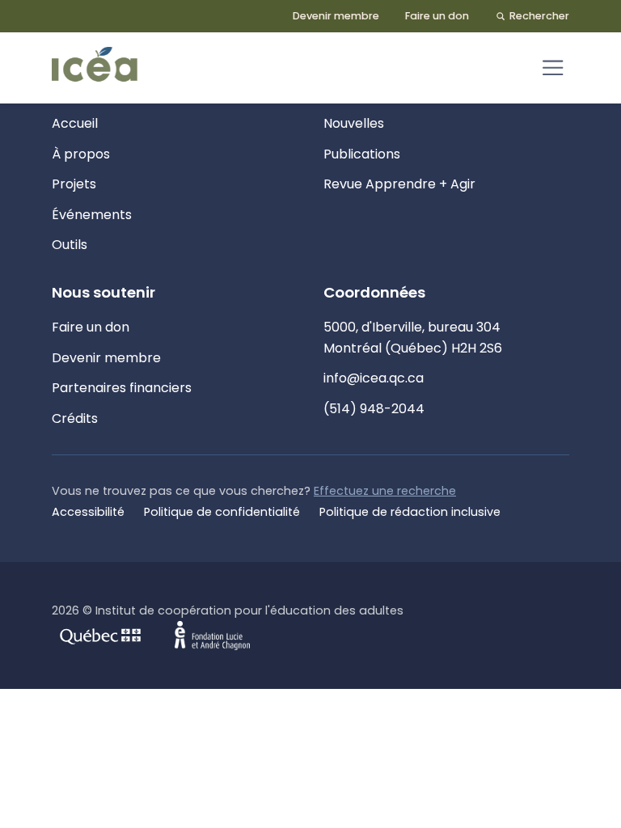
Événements (92, 214)
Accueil (75, 123)
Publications (361, 154)
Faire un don (437, 16)
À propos (81, 154)
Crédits (75, 418)
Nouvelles (353, 123)
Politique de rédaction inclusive (410, 512)
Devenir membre (336, 16)
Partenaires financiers (122, 387)
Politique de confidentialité (222, 512)
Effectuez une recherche (385, 491)
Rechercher (539, 16)
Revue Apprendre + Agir (399, 184)
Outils (69, 244)
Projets (74, 184)
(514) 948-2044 (374, 408)
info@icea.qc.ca (373, 378)
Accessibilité (88, 512)
